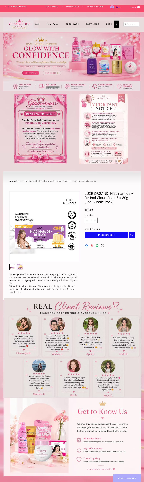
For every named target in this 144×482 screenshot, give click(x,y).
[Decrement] (87, 220)
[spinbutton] (91, 220)
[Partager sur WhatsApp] (97, 245)
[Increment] (95, 220)
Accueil (13, 181)
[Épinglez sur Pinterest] (92, 245)
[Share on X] (102, 245)
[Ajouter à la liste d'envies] (132, 235)
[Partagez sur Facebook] (86, 245)
